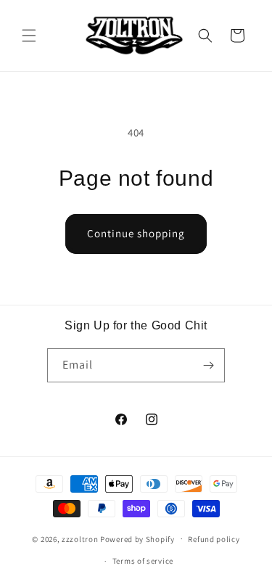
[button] (29, 36)
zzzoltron (80, 538)
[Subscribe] (208, 365)
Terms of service (142, 561)
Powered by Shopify (137, 538)
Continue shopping (136, 233)
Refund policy (213, 539)
